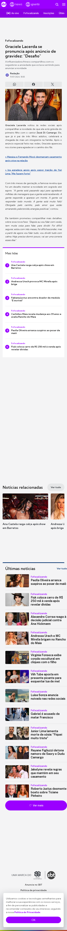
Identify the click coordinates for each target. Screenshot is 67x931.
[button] (25, 514)
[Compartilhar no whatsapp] (14, 84)
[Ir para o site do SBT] (51, 875)
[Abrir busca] (57, 4)
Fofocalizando (14, 40)
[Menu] (63, 4)
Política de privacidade (33, 890)
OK (33, 920)
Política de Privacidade (27, 912)
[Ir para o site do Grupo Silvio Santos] (28, 875)
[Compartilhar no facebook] (33, 84)
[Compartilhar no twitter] (52, 84)
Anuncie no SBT (33, 884)
